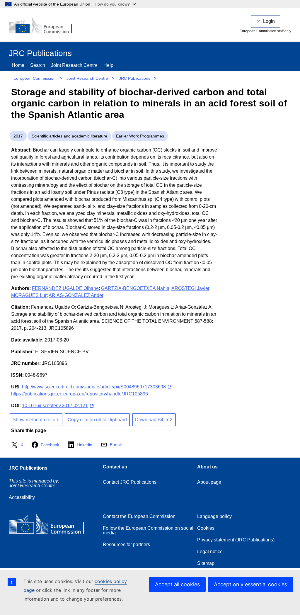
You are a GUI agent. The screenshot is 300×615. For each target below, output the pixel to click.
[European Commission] (44, 26)
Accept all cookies (177, 584)
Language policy (214, 516)
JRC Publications (134, 78)
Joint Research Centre (74, 65)
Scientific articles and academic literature (69, 136)
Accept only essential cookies (250, 584)
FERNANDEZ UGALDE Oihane (65, 288)
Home (18, 65)
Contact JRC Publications (129, 482)
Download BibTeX (154, 419)
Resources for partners (126, 544)
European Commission (34, 78)
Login (269, 21)
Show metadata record (36, 419)
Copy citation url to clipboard (97, 419)
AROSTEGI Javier (190, 288)
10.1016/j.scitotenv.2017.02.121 (55, 405)
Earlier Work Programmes (140, 136)
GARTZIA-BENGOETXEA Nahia (135, 288)
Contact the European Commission (139, 516)
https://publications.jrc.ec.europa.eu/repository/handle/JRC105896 (79, 393)
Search (37, 65)
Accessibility (22, 497)
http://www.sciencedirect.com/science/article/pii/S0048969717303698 (94, 386)
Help (108, 65)
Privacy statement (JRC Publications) (236, 539)
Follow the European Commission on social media (148, 530)
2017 (18, 136)
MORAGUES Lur (29, 295)
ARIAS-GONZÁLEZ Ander (76, 295)
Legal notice (210, 551)
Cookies (205, 528)
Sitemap (205, 563)
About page (209, 482)
